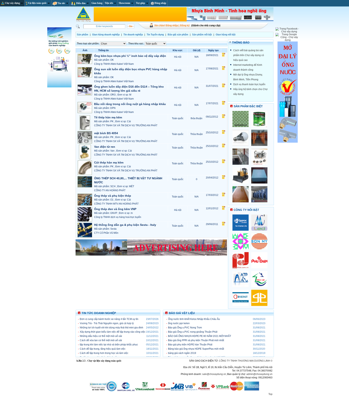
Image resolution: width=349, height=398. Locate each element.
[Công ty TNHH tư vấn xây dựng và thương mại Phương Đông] (241, 307)
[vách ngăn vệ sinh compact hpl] (260, 203)
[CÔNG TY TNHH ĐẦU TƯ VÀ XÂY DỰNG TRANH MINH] (241, 250)
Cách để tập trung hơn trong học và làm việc (104, 353)
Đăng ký (185, 25)
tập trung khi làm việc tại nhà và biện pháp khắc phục (109, 344)
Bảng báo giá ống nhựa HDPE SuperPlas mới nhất (196, 348)
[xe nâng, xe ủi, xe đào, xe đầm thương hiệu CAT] (241, 184)
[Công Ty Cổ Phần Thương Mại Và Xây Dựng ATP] (241, 288)
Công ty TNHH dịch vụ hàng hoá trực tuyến (117, 217)
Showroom (124, 3)
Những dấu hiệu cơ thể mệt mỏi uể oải (101, 336)
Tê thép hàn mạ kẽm (108, 117)
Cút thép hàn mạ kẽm (108, 162)
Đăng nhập (160, 3)
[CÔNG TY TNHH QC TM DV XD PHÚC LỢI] (260, 288)
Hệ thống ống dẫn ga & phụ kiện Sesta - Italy (125, 224)
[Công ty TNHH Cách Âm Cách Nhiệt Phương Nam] (241, 269)
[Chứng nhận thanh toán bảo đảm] (174, 390)
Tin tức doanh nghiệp (99, 313)
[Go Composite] (241, 203)
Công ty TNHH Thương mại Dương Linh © (245, 360)
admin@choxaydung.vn (259, 374)
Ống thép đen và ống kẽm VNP (115, 209)
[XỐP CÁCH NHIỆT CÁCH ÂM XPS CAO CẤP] (260, 184)
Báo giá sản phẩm (178, 34)
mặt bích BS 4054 (106, 133)
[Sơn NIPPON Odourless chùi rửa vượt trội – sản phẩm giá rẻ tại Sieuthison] (260, 128)
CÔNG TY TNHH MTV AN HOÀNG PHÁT (116, 203)
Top (270, 394)
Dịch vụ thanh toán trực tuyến (249, 84)
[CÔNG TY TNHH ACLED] (260, 231)
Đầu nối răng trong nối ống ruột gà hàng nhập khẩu (130, 104)
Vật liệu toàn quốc (37, 3)
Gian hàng (96, 3)
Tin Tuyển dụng (155, 34)
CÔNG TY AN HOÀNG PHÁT (109, 190)
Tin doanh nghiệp (133, 34)
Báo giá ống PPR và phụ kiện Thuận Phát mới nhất (196, 340)
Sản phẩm (82, 34)
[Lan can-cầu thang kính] (241, 166)
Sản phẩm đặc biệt (248, 106)
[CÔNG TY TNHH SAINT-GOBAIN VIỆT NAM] (241, 231)
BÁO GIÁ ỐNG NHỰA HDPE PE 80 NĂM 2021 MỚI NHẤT (199, 336)
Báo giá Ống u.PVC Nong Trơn (185, 327)
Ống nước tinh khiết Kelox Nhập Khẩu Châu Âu (194, 319)
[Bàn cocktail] (260, 166)
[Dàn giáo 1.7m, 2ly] (260, 147)
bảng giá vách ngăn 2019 (182, 353)
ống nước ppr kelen (179, 323)
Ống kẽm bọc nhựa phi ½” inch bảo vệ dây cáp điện (130, 55)
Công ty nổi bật (246, 209)
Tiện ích (109, 3)
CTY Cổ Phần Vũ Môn (106, 232)
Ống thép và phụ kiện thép (112, 195)
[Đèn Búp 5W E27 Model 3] (241, 147)
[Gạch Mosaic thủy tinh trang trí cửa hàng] (241, 128)
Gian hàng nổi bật (225, 34)
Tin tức (61, 3)
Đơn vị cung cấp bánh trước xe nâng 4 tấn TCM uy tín (109, 319)
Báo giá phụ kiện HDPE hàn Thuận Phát (190, 344)
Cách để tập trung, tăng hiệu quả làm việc (102, 348)
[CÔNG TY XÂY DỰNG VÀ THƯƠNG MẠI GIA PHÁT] (260, 307)
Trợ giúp (140, 3)
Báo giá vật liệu (182, 313)
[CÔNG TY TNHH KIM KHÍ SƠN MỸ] (260, 250)
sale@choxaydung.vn (214, 374)
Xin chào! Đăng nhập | (166, 25)
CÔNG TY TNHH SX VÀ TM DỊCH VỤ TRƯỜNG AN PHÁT (125, 125)
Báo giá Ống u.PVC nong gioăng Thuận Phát (192, 331)
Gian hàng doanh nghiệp (106, 34)
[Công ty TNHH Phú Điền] (260, 269)
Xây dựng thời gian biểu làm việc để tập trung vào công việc (112, 331)
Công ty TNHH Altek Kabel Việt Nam (114, 64)
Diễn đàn (81, 3)
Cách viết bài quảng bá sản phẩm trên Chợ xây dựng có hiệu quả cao (248, 55)
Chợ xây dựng (12, 3)
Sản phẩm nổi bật (202, 34)
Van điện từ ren (104, 146)
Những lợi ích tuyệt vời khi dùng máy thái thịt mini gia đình (111, 327)
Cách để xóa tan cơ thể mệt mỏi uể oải (101, 340)
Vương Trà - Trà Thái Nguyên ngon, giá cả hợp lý (107, 323)
